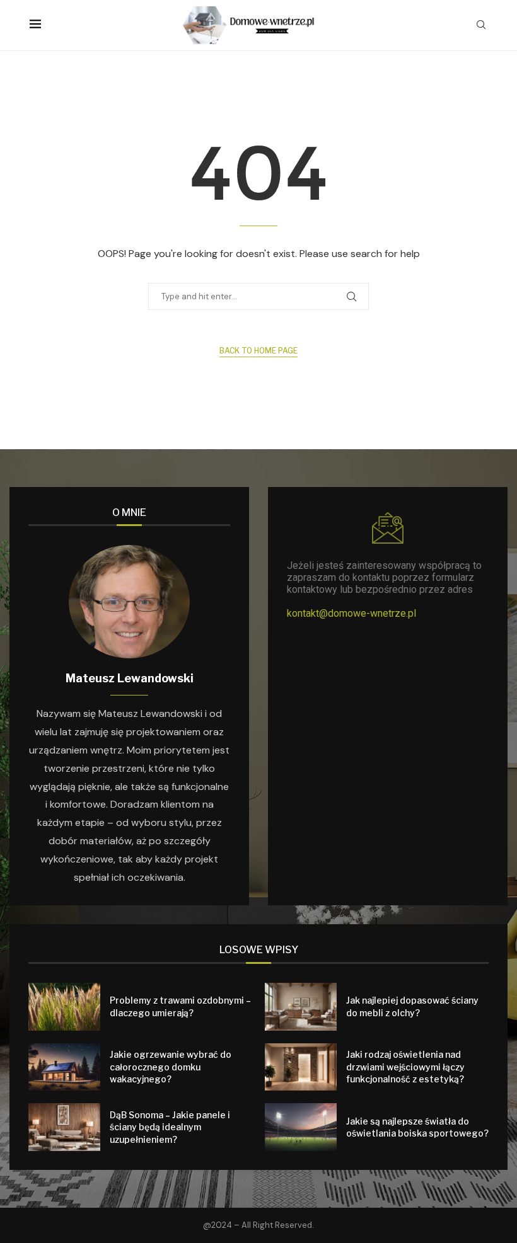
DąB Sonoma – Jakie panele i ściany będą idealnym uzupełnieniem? (170, 1127)
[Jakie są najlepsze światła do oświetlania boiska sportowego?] (301, 1127)
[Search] (481, 26)
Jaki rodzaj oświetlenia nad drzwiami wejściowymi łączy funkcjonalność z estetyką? (405, 1066)
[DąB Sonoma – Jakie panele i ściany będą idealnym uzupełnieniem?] (64, 1127)
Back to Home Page (258, 350)
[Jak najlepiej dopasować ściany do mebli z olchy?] (301, 1007)
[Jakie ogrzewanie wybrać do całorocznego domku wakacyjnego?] (64, 1067)
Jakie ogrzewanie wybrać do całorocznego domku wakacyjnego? (170, 1066)
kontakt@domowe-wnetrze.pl (351, 613)
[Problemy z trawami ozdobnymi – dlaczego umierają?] (64, 1007)
